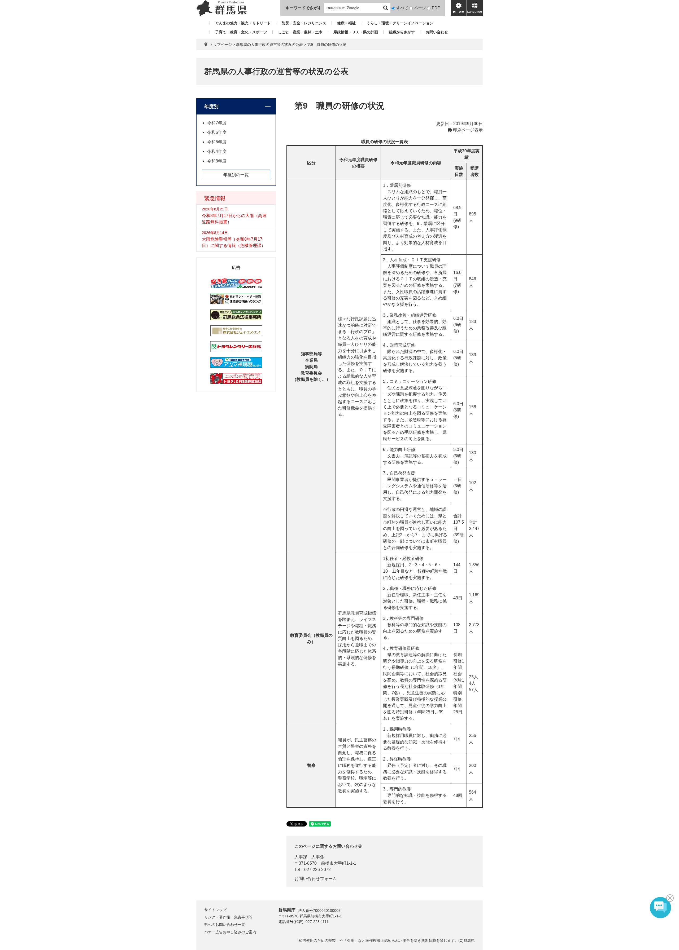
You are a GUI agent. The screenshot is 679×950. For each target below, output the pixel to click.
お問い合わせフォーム (315, 878)
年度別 (211, 106)
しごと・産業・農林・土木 (300, 32)
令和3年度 (217, 161)
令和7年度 (217, 123)
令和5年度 (217, 142)
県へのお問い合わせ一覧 (224, 924)
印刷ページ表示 (468, 130)
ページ (420, 8)
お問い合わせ (437, 32)
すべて (402, 8)
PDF (436, 8)
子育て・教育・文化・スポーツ (241, 32)
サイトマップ (215, 910)
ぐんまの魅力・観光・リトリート (243, 23)
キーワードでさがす (303, 8)
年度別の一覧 (236, 175)
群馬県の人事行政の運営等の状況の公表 (269, 44)
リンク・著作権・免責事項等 (228, 917)
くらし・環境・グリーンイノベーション (400, 23)
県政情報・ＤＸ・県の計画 (355, 32)
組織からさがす (402, 32)
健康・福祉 (346, 23)
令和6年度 (217, 132)
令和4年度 (217, 151)
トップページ (221, 44)
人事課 (300, 857)
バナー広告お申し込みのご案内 (230, 932)
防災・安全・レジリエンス (304, 23)
